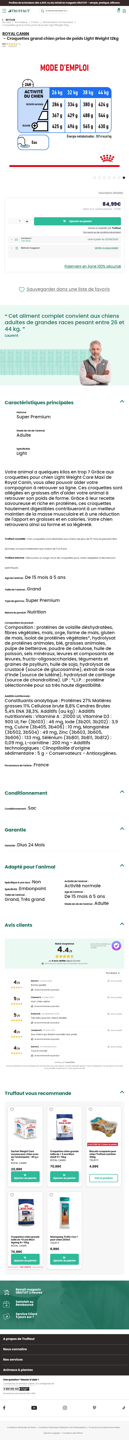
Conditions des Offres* (72, 1433)
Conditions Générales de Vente (21, 1427)
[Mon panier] (124, 11)
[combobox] (54, 10)
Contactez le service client (19, 1384)
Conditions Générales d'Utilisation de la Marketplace (62, 1427)
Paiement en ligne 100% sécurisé (92, 266)
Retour (10, 20)
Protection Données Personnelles (104, 1427)
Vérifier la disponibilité (106, 248)
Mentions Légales (52, 1433)
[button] (95, 177)
